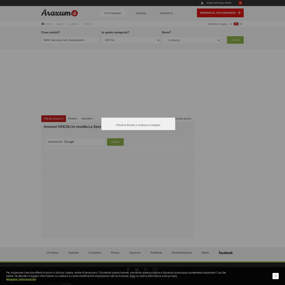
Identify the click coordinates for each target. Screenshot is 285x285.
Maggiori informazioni (21, 279)
